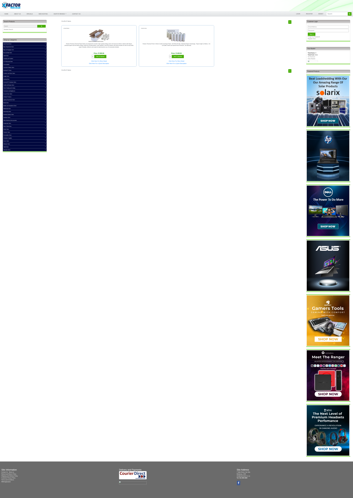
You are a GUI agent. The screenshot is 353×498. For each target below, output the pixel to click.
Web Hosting (43, 14)
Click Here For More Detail (99, 61)
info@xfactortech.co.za (243, 476)
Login (298, 14)
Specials (30, 14)
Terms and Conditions (7, 480)
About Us (17, 14)
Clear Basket (311, 58)
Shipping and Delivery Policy (9, 476)
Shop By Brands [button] (59, 14)
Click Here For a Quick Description (99, 63)
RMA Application (6, 481)
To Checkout (311, 56)
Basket (320, 14)
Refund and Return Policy (8, 474)
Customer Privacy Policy (8, 478)
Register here (312, 38)
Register (309, 14)
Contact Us (76, 14)
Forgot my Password (314, 37)
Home (7, 14)
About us (11, 472)
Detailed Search (8, 29)
